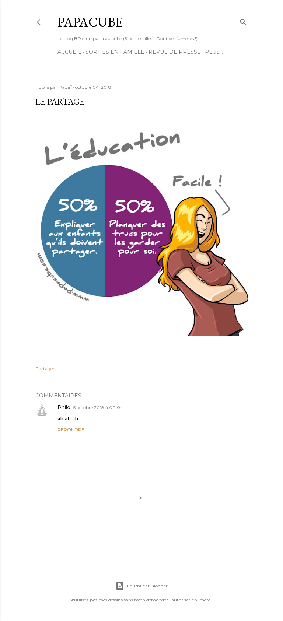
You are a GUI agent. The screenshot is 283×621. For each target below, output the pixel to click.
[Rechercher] (243, 20)
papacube (90, 22)
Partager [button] (45, 368)
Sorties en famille (114, 52)
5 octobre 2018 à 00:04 (98, 407)
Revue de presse (175, 52)
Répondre (70, 429)
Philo (63, 407)
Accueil (69, 52)
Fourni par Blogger (147, 586)
